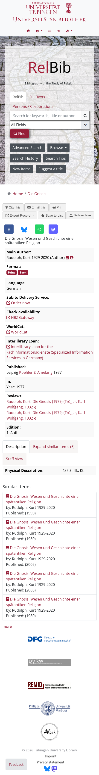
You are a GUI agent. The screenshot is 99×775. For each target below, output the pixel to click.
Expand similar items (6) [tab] (54, 446)
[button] (39, 30)
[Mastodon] (53, 229)
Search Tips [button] (56, 158)
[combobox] (50, 115)
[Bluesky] (24, 229)
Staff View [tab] (14, 458)
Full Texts (37, 97)
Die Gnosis (37, 193)
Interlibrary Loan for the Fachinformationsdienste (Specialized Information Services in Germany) (49, 352)
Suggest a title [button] (50, 168)
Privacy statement (50, 762)
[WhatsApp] (39, 229)
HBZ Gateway (22, 317)
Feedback (16, 764)
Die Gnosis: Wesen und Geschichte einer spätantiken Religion (43, 499)
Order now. (20, 302)
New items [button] (21, 168)
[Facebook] (9, 229)
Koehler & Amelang (35, 372)
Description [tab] (16, 446)
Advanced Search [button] (27, 147)
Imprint (50, 756)
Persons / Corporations (33, 106)
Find (21, 133)
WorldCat (18, 332)
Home (17, 193)
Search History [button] (25, 158)
